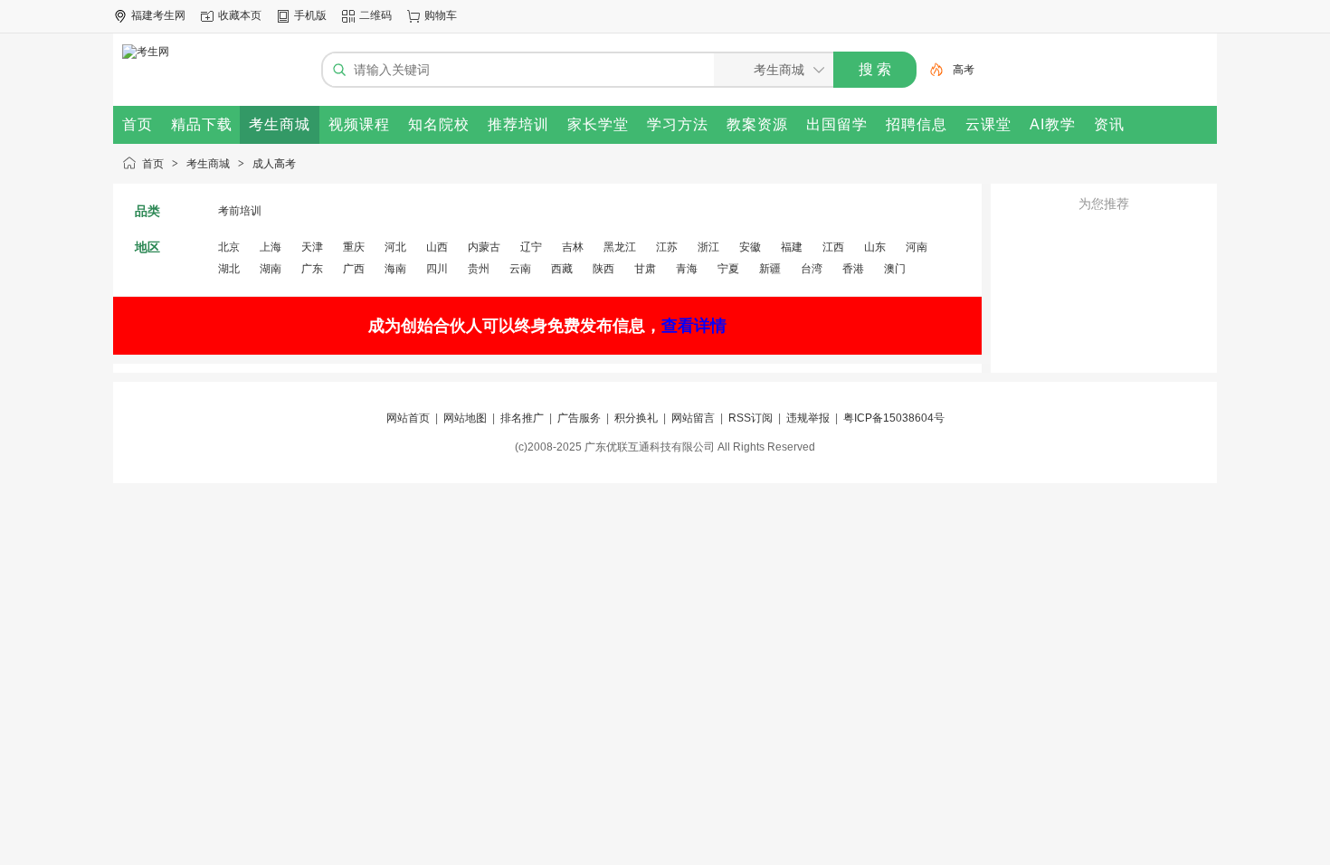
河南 (916, 247)
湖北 (229, 268)
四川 (437, 268)
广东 (312, 268)
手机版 (310, 15)
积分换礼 (636, 418)
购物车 (440, 15)
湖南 (270, 268)
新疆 (770, 268)
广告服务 (579, 418)
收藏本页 (239, 15)
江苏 (667, 247)
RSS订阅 (750, 418)
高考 (963, 69)
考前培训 (239, 210)
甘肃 (645, 268)
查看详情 (694, 326)
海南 (395, 268)
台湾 (811, 268)
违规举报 (808, 418)
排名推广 (522, 418)
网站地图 (465, 418)
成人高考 (274, 163)
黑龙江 (619, 247)
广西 (354, 268)
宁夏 (728, 268)
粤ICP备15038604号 (894, 418)
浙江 (708, 247)
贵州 (478, 268)
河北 (395, 247)
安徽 (750, 247)
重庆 (354, 247)
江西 (833, 247)
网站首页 (408, 418)
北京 (229, 247)
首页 (153, 163)
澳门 (895, 268)
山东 (875, 247)
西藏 (562, 268)
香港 (853, 268)
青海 (687, 268)
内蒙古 (484, 247)
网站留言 (693, 418)
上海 (270, 247)
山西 (437, 247)
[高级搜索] (930, 70)
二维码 (375, 15)
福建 (792, 247)
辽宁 (531, 247)
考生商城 (208, 163)
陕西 (603, 268)
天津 (312, 247)
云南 (520, 268)
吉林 (573, 247)
